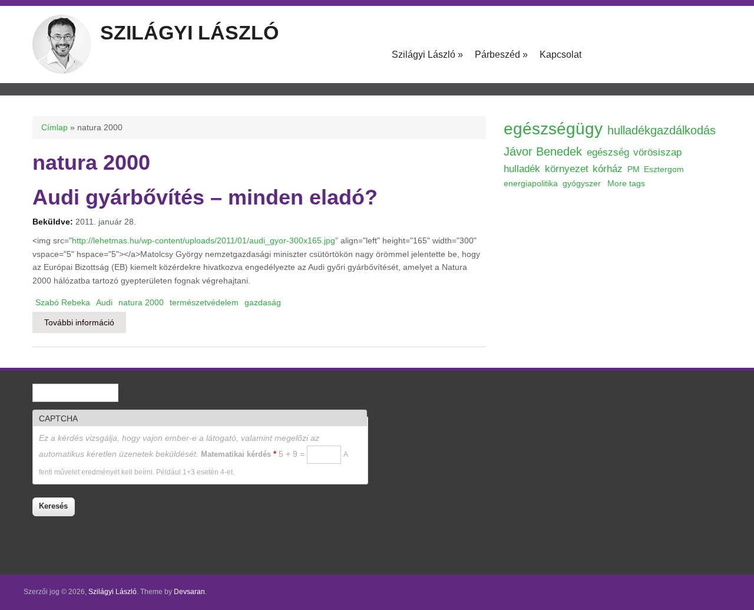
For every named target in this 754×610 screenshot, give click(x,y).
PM (633, 169)
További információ (85, 322)
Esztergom (664, 169)
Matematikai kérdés (238, 454)
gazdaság (262, 302)
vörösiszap (657, 152)
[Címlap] (61, 70)
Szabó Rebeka (62, 302)
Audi (104, 302)
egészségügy (553, 129)
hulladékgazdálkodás (661, 130)
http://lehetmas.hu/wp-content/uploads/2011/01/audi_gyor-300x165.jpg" (205, 240)
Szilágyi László (189, 32)
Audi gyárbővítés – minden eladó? (205, 197)
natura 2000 (141, 302)
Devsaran (189, 592)
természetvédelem (204, 302)
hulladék (522, 168)
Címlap (54, 127)
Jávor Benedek (543, 151)
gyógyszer (582, 183)
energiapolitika (531, 183)
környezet (566, 168)
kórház (608, 168)
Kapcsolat (560, 55)
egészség (608, 152)
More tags (626, 183)
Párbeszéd (501, 55)
